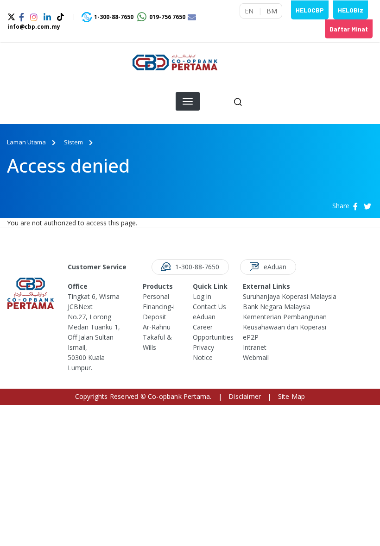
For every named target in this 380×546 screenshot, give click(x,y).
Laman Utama (26, 142)
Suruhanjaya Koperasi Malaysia (289, 296)
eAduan (204, 316)
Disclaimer (244, 396)
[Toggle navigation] (362, 66)
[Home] (175, 66)
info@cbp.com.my (33, 27)
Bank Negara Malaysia (276, 306)
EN (249, 10)
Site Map (291, 396)
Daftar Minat (348, 29)
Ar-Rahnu (157, 327)
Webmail (256, 357)
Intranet (254, 347)
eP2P (251, 337)
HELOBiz (350, 10)
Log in (202, 296)
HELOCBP (310, 10)
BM (271, 10)
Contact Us (209, 306)
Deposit (154, 316)
